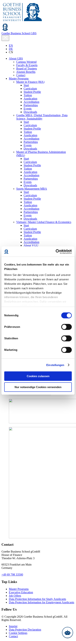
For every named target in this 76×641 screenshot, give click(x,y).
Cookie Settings (18, 633)
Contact (13, 636)
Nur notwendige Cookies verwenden (38, 387)
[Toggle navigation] (5, 38)
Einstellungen (55, 365)
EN (11, 45)
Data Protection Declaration (25, 629)
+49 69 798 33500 (12, 574)
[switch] (66, 327)
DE (11, 48)
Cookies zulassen (38, 376)
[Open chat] (67, 632)
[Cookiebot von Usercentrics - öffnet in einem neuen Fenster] (55, 251)
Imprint (13, 626)
